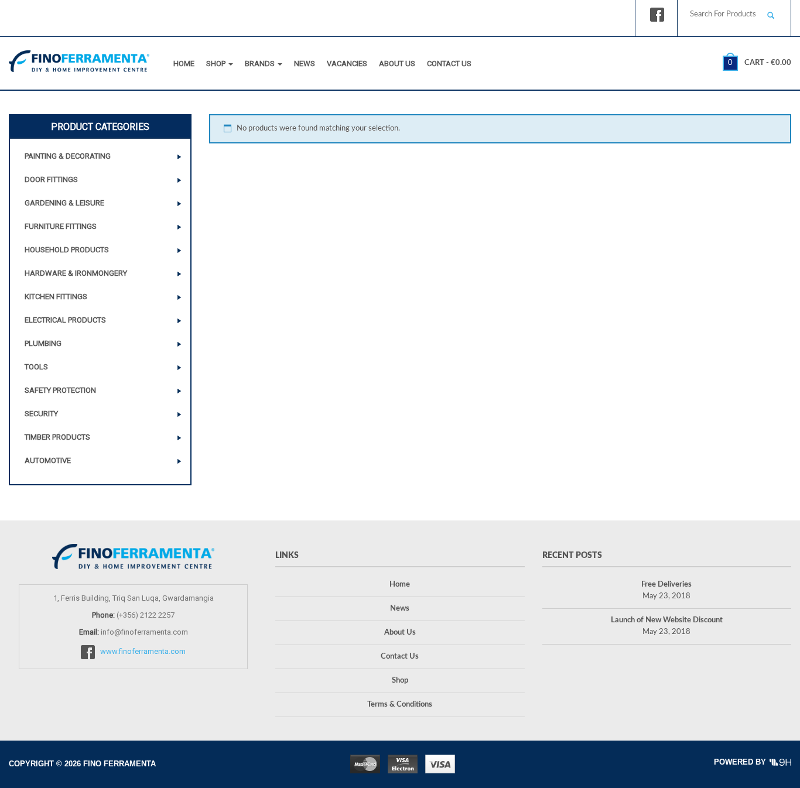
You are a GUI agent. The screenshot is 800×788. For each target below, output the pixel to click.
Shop (216, 63)
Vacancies (347, 63)
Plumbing (43, 343)
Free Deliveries (666, 584)
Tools (36, 366)
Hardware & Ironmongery (76, 273)
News (304, 63)
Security (41, 413)
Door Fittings (51, 179)
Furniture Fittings (61, 226)
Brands (260, 63)
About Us (397, 63)
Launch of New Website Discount (667, 620)
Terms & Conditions (399, 704)
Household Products (67, 249)
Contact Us (449, 63)
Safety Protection (60, 390)
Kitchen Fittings (56, 296)
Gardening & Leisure (64, 202)
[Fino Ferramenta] (79, 59)
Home (183, 63)
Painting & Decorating (68, 156)
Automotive (48, 460)
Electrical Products (65, 320)
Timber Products (57, 437)
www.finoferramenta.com (143, 651)
